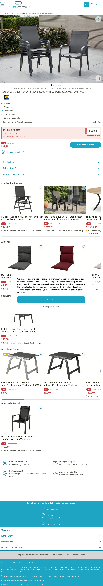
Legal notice (22, 292)
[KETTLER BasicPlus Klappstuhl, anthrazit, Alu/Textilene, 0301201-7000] (22, 200)
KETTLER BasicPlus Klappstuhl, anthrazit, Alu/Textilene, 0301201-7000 (22, 218)
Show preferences (51, 306)
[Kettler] (6, 97)
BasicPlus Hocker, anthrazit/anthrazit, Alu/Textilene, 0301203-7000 (61, 383)
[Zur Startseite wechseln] (18, 4)
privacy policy (77, 290)
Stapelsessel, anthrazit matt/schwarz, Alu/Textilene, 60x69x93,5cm (18, 438)
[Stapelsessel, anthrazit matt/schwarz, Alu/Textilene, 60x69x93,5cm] (22, 420)
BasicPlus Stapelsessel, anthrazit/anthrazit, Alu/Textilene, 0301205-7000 (18, 330)
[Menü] (2, 4)
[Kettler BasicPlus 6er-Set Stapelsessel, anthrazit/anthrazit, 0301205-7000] (65, 200)
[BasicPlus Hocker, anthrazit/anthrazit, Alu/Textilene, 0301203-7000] (65, 366)
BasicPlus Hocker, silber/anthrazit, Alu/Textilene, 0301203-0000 (22, 383)
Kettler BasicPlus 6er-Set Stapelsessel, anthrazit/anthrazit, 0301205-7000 (64, 218)
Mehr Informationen (94, 137)
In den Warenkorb (85, 144)
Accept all (51, 299)
